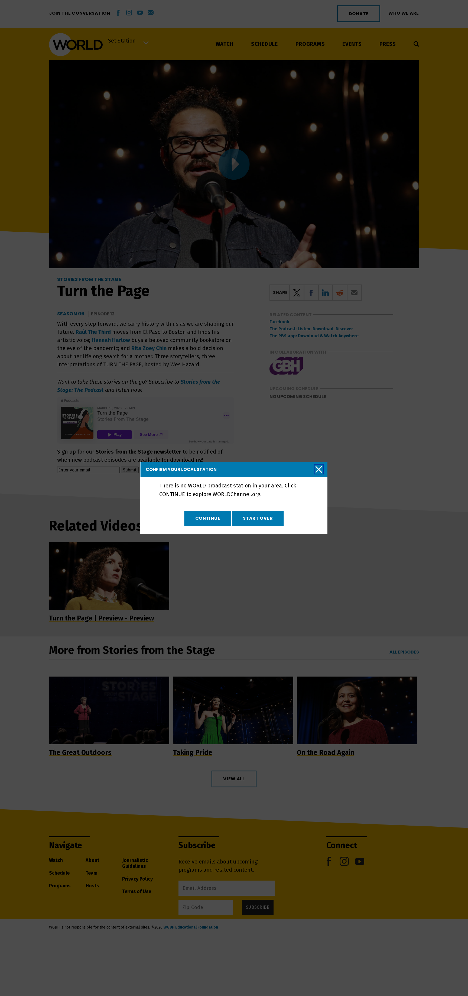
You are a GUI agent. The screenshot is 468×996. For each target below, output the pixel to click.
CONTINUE (207, 518)
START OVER (258, 518)
